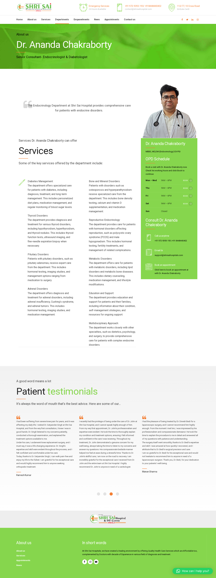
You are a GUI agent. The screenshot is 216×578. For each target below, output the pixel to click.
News (97, 19)
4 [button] (117, 494)
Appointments (112, 19)
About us (32, 19)
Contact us (129, 19)
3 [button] (111, 494)
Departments (62, 19)
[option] (45, 447)
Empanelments (81, 19)
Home (19, 19)
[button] (193, 571)
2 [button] (104, 494)
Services (45, 19)
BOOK (185, 180)
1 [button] (98, 494)
